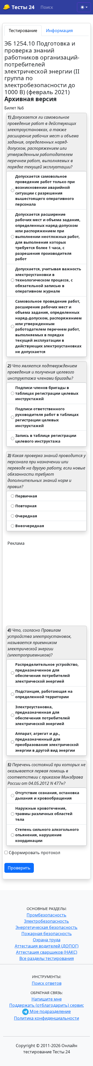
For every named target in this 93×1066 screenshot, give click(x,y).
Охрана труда (46, 940)
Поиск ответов (46, 983)
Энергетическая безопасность (47, 927)
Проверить (19, 868)
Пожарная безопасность (46, 933)
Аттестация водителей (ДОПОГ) (47, 946)
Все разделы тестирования (46, 958)
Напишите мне (47, 999)
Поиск (47, 7)
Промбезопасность (46, 915)
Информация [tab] (59, 30)
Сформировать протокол (34, 852)
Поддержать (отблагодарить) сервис (46, 1005)
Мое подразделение (50, 1011)
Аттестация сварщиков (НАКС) (46, 952)
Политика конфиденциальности (46, 1018)
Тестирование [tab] (23, 30)
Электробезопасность (46, 921)
